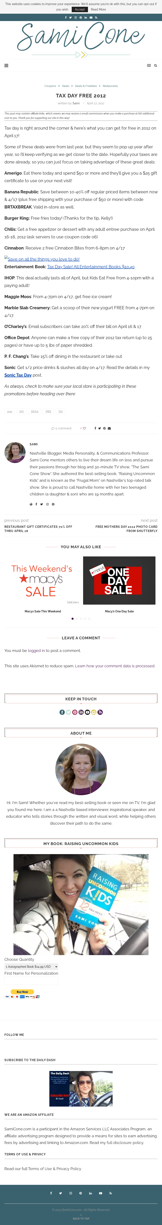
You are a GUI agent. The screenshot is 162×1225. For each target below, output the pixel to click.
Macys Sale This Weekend (43, 611)
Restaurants (110, 86)
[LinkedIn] (81, 712)
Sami (76, 103)
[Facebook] (62, 712)
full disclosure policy (125, 1142)
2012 (9, 411)
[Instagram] (93, 712)
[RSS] (100, 712)
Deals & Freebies (86, 86)
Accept (80, 9)
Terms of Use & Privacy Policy (54, 1169)
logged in (36, 650)
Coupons (50, 86)
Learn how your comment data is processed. (115, 666)
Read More (98, 9)
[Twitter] (68, 712)
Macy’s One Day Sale (119, 611)
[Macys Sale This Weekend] (43, 580)
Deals (65, 86)
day (21, 411)
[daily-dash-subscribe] (81, 1089)
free (48, 411)
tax (60, 411)
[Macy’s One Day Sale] (119, 580)
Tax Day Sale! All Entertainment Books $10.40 (91, 266)
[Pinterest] (74, 712)
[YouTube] (87, 712)
